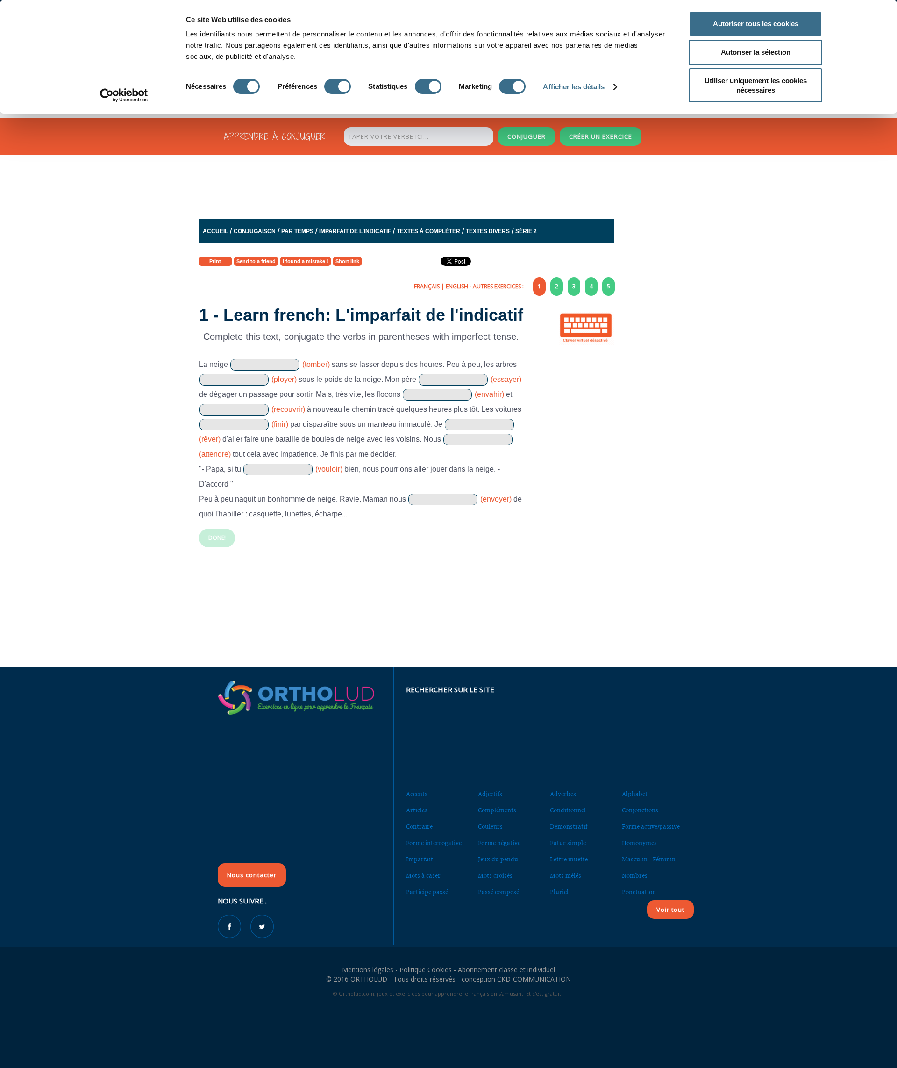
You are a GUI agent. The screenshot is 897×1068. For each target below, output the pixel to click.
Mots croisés (495, 876)
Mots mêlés (565, 876)
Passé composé (498, 892)
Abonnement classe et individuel (506, 969)
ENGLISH (457, 286)
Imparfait (419, 859)
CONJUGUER (526, 136)
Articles (416, 810)
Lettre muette (569, 859)
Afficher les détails (574, 87)
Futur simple (568, 843)
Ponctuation (639, 892)
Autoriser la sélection (755, 52)
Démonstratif (568, 827)
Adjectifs (490, 794)
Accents (416, 794)
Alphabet (635, 794)
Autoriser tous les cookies (755, 24)
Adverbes (563, 794)
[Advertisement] (425, 185)
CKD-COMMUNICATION (534, 979)
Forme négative (499, 843)
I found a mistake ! (305, 261)
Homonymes (639, 843)
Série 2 (526, 231)
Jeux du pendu (498, 859)
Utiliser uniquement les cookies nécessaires (756, 85)
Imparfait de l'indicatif (355, 231)
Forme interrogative (434, 843)
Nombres (635, 876)
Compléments (497, 810)
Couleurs (490, 827)
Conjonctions (640, 810)
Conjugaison (255, 231)
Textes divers (488, 231)
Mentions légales (367, 969)
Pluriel (559, 892)
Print (215, 261)
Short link (347, 261)
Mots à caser (423, 876)
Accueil (215, 231)
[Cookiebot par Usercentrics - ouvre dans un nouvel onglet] (124, 95)
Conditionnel (568, 810)
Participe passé (427, 892)
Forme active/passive (651, 827)
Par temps (297, 231)
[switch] (337, 86)
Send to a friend (256, 261)
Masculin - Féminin (649, 859)
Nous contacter (252, 875)
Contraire (419, 827)
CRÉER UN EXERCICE (600, 136)
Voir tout (670, 909)
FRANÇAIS (427, 286)
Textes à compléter (428, 231)
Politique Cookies (425, 969)
